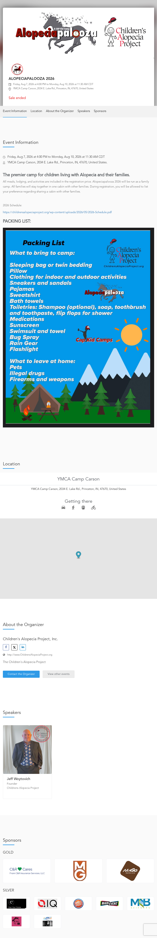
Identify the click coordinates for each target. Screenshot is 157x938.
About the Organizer (60, 111)
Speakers (84, 111)
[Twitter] (14, 647)
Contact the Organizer (21, 674)
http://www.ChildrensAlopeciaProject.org (29, 655)
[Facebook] (6, 647)
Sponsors (100, 111)
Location (36, 111)
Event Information (15, 111)
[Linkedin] (23, 647)
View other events (59, 674)
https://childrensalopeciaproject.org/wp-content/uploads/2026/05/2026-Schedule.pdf (57, 212)
